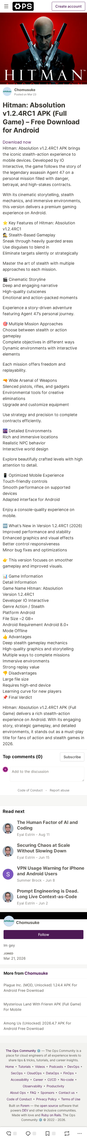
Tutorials (24, 1066)
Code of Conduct (30, 790)
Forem (25, 1105)
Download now (17, 142)
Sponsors (47, 1092)
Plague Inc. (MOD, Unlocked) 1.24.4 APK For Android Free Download (40, 988)
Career (38, 1079)
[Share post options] (79, 1133)
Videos (40, 1066)
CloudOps (34, 1073)
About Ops (18, 1092)
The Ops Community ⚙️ (23, 1051)
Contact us (67, 1092)
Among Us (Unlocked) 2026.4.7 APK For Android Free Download (37, 1026)
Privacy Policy (46, 1099)
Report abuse (59, 790)
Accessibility (20, 1079)
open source (49, 1105)
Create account (68, 6)
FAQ (33, 1092)
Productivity (55, 1086)
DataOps (52, 1073)
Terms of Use (70, 1099)
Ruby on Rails (51, 1115)
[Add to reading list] (50, 1133)
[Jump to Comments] (30, 1133)
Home (9, 1066)
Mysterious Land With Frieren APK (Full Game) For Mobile (42, 1007)
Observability (32, 1086)
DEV (25, 1110)
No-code (67, 1079)
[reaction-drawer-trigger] (11, 1133)
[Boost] (67, 1133)
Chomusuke (24, 89)
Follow (43, 934)
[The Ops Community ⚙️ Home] (23, 6)
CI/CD (52, 1079)
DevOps (73, 1066)
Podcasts (56, 1066)
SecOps (17, 1073)
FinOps (68, 1073)
